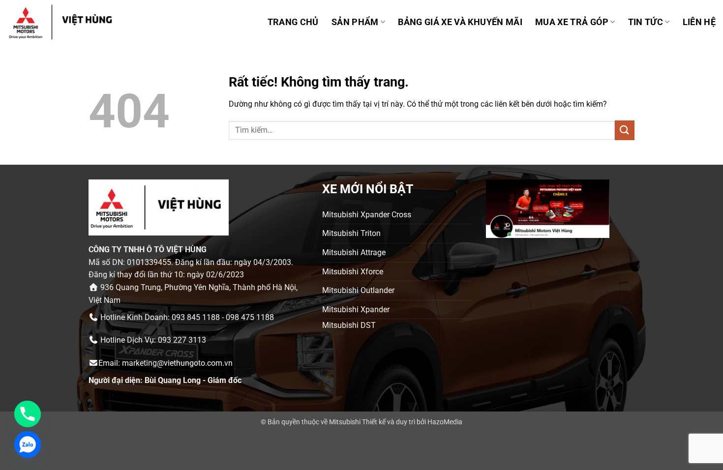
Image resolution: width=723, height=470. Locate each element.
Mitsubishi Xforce (352, 271)
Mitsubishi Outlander (358, 290)
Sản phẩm (355, 22)
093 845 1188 (196, 317)
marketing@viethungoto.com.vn (177, 363)
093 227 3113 (182, 340)
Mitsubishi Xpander (356, 309)
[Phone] (27, 414)
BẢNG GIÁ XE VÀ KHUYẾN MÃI (460, 22)
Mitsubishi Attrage (354, 252)
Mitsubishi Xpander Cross (366, 214)
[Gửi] (624, 130)
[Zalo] (27, 444)
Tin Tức (645, 22)
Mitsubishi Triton (351, 233)
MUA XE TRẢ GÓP (571, 22)
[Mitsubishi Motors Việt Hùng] (73, 22)
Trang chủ (293, 22)
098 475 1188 (250, 317)
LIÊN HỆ (699, 22)
